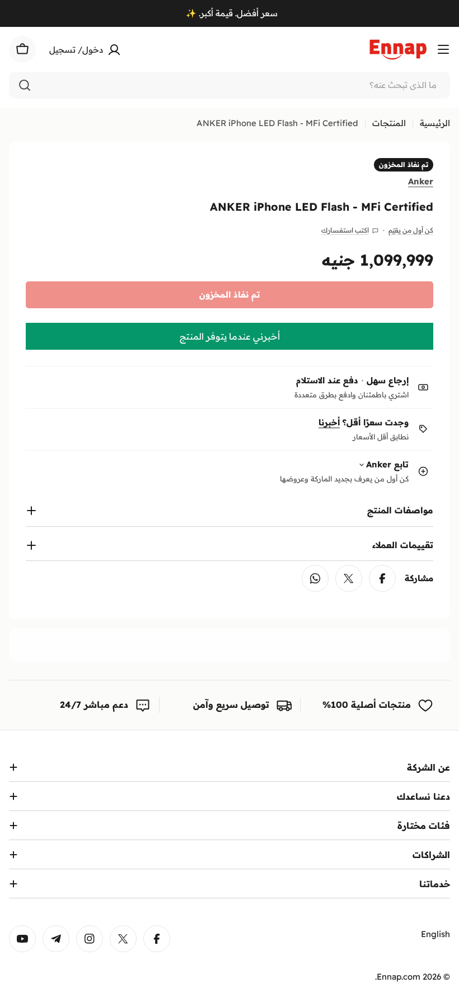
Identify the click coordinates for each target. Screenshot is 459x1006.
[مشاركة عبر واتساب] (315, 578)
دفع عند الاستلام (327, 380)
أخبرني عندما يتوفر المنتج (230, 336)
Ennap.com (398, 976)
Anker (420, 181)
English (435, 934)
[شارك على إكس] (348, 578)
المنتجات (389, 123)
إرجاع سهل (388, 380)
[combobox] (229, 85)
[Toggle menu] (443, 49)
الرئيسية (435, 123)
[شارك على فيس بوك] (382, 578)
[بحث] (24, 85)
